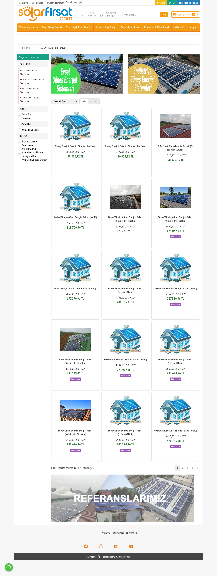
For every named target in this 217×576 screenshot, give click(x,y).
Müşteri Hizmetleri (128, 532)
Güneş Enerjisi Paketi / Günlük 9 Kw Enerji (125, 146)
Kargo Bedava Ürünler (33, 152)
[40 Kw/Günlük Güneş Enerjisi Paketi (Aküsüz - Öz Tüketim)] (75, 340)
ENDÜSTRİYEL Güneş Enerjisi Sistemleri (32, 81)
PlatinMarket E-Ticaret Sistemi (100, 556)
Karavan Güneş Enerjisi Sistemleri (30, 99)
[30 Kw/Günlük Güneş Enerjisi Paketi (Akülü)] (125, 340)
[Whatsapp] (9, 567)
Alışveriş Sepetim (185, 14)
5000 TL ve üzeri (30, 129)
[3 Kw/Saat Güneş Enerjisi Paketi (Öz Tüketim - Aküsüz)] (175, 126)
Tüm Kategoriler (27, 27)
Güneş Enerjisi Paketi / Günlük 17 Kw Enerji (75, 288)
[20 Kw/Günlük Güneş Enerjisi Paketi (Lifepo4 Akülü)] (175, 340)
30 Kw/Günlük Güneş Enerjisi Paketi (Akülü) (125, 359)
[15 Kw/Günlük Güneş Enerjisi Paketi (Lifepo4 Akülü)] (125, 268)
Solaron (26, 118)
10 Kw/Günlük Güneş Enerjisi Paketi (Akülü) (75, 217)
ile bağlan (188, 2)
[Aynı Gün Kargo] (175, 236)
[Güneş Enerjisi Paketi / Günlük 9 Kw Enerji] (125, 126)
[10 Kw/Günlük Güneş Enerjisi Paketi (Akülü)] (75, 197)
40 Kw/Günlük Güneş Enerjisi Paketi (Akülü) (175, 430)
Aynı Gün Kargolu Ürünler (34, 159)
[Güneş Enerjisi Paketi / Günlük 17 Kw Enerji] (75, 268)
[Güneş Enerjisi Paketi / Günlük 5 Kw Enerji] (75, 126)
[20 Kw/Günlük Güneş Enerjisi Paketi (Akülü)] (175, 268)
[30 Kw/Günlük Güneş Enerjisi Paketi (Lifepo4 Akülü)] (125, 411)
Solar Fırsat (27, 114)
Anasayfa (106, 532)
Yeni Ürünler (28, 145)
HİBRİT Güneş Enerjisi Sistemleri (29, 90)
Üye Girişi (161, 2)
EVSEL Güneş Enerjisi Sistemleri (29, 72)
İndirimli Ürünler (30, 141)
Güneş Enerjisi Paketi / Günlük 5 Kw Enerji (75, 146)
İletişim (115, 532)
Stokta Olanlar (29, 148)
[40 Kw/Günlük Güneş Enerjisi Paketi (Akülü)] (175, 411)
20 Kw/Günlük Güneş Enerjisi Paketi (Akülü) (175, 288)
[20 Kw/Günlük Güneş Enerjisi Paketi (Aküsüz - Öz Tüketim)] (125, 197)
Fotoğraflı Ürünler (31, 156)
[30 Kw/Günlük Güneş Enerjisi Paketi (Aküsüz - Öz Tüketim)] (175, 197)
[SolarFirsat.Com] (45, 21)
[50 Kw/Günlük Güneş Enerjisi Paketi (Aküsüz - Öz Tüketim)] (75, 411)
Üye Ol (172, 2)
